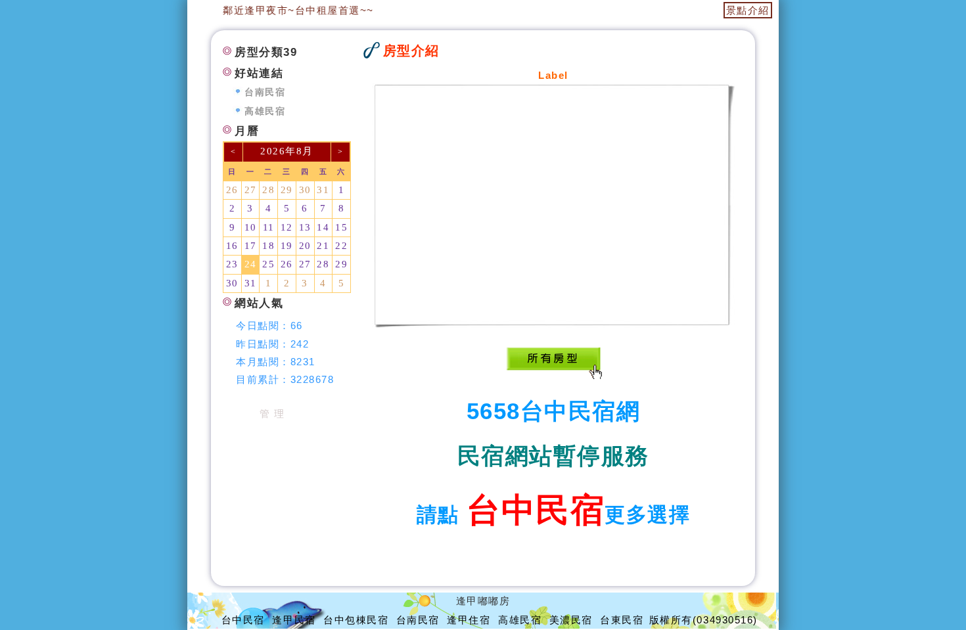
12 (287, 227)
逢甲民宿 (293, 619)
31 (323, 190)
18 (268, 245)
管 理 (272, 413)
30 (305, 190)
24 (250, 264)
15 (341, 227)
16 (232, 245)
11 (269, 227)
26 (232, 190)
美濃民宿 (571, 619)
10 (250, 227)
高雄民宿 (264, 111)
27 (250, 190)
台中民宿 (243, 619)
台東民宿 (621, 619)
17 (250, 245)
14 (323, 227)
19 (287, 245)
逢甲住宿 (468, 619)
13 (305, 227)
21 (323, 245)
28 (268, 190)
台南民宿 (264, 92)
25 (268, 264)
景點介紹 (748, 10)
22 (341, 245)
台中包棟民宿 (355, 619)
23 (232, 264)
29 (287, 190)
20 (305, 245)
